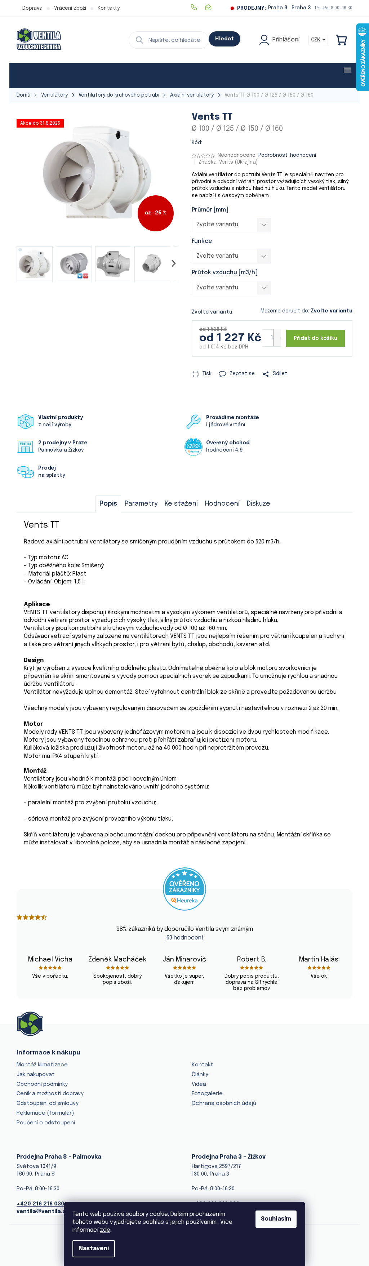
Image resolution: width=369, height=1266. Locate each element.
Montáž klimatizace (42, 1065)
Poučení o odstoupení (46, 1123)
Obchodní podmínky (42, 1084)
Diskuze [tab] (258, 504)
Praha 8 (278, 7)
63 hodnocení (184, 938)
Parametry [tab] (141, 504)
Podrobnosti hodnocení (287, 155)
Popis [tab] (108, 504)
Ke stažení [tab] (181, 504)
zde (105, 1230)
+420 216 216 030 (41, 1204)
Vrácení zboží (70, 8)
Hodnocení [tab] (222, 504)
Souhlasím (276, 1219)
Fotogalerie (207, 1094)
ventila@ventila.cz (43, 1211)
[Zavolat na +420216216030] (197, 7)
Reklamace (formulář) (45, 1113)
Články (200, 1075)
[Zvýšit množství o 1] (277, 333)
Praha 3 (301, 7)
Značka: (228, 162)
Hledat (224, 38)
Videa (199, 1084)
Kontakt (202, 1065)
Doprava (32, 8)
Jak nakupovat (36, 1075)
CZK (316, 40)
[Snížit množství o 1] (277, 342)
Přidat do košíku (315, 338)
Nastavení (94, 1248)
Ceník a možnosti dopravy (50, 1094)
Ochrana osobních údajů (224, 1103)
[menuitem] (38, 75)
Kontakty (109, 8)
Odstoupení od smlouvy (48, 1103)
